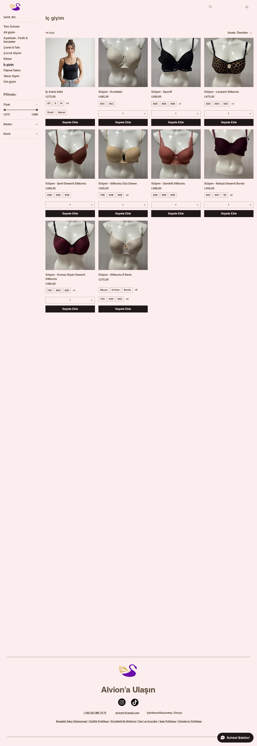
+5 (136, 289)
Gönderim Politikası (190, 721)
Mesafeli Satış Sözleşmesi (71, 721)
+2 (127, 195)
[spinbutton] (123, 114)
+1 (180, 103)
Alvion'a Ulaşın (128, 689)
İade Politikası (168, 721)
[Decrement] (101, 114)
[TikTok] (134, 702)
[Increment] (145, 114)
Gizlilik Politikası (99, 721)
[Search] (210, 6)
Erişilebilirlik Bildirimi (123, 721)
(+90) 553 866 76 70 (95, 712)
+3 (67, 103)
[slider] (5, 110)
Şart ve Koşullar (148, 721)
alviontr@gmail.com (127, 712)
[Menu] (247, 7)
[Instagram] (121, 702)
